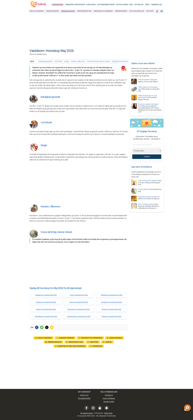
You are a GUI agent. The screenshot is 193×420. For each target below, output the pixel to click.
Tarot (147, 4)
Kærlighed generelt (45, 61)
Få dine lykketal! (150, 190)
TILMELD (147, 156)
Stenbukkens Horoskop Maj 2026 (46, 316)
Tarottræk (94, 342)
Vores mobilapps (109, 398)
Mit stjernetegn (152, 11)
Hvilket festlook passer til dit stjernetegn (147, 97)
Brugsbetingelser (84, 398)
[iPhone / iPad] (100, 408)
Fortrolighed (98, 413)
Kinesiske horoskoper (75, 4)
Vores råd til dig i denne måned (98, 61)
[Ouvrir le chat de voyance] (187, 407)
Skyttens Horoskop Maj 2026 (111, 309)
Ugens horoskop (52, 11)
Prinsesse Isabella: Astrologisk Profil (150, 108)
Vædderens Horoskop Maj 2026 (46, 295)
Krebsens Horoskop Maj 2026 (46, 302)
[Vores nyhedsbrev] (157, 11)
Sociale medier (108, 401)
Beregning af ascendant (103, 11)
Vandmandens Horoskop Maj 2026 (78, 316)
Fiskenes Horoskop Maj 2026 (111, 316)
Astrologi (138, 4)
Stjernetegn (97, 346)
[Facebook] (37, 327)
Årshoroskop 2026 (84, 11)
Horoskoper (57, 4)
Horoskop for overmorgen (91, 338)
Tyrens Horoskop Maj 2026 (78, 295)
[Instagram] (93, 408)
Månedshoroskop (68, 11)
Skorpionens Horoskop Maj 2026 (79, 309)
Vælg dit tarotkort (148, 80)
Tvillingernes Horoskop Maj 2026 (111, 295)
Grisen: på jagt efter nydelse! (150, 182)
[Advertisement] (96, 29)
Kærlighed (91, 4)
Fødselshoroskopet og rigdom (149, 197)
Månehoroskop (121, 11)
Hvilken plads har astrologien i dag (149, 89)
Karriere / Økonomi (78, 61)
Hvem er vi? (84, 395)
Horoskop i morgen (66, 338)
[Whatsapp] (42, 327)
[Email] (52, 327)
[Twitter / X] (47, 327)
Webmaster (108, 413)
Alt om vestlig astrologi (148, 206)
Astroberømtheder (106, 4)
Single (66, 61)
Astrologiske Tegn (124, 4)
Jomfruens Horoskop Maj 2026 (111, 302)
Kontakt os (109, 395)
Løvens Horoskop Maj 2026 (78, 302)
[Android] (106, 408)
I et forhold (58, 61)
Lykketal (108, 342)
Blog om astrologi (136, 11)
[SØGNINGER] (161, 11)
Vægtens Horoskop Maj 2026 (46, 309)
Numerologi (156, 4)
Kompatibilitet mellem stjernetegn (71, 346)
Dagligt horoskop (36, 11)
